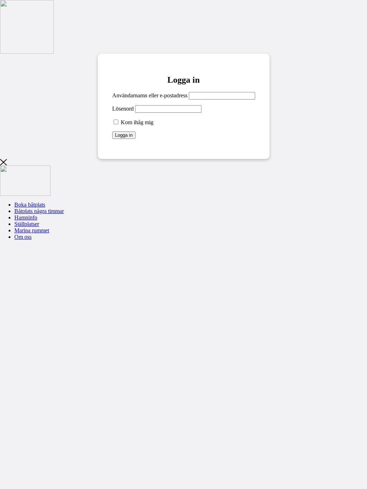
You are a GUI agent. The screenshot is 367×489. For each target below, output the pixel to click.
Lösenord (123, 109)
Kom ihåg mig (136, 122)
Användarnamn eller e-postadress (149, 95)
